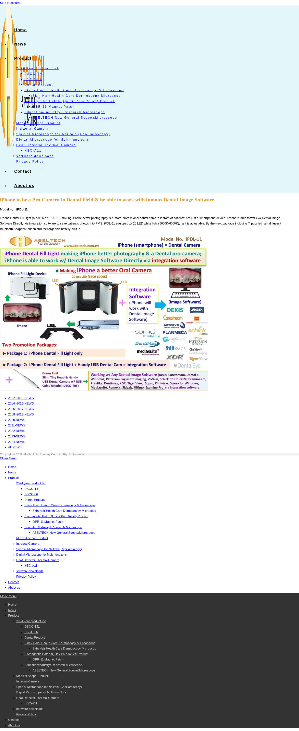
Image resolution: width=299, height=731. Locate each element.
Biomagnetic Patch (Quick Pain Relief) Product (56, 516)
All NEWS (15, 447)
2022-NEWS (16, 431)
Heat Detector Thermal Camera (37, 560)
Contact (13, 582)
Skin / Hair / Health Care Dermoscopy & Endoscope (59, 505)
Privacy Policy (26, 576)
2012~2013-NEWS (21, 398)
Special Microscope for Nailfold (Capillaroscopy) (49, 549)
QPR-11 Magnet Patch (48, 521)
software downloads (30, 571)
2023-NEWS (16, 436)
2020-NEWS (16, 420)
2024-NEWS (16, 442)
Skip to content (10, 2)
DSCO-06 (31, 494)
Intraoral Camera (27, 543)
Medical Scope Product (32, 538)
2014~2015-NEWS (21, 403)
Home (12, 467)
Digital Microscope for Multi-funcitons (41, 554)
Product (13, 477)
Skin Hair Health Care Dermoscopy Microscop (64, 510)
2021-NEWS (16, 425)
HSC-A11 (30, 565)
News (12, 472)
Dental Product (34, 499)
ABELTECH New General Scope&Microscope (64, 532)
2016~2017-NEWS (21, 409)
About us (14, 587)
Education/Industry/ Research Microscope (53, 527)
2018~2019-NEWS (21, 414)
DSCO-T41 (32, 488)
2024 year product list (31, 483)
